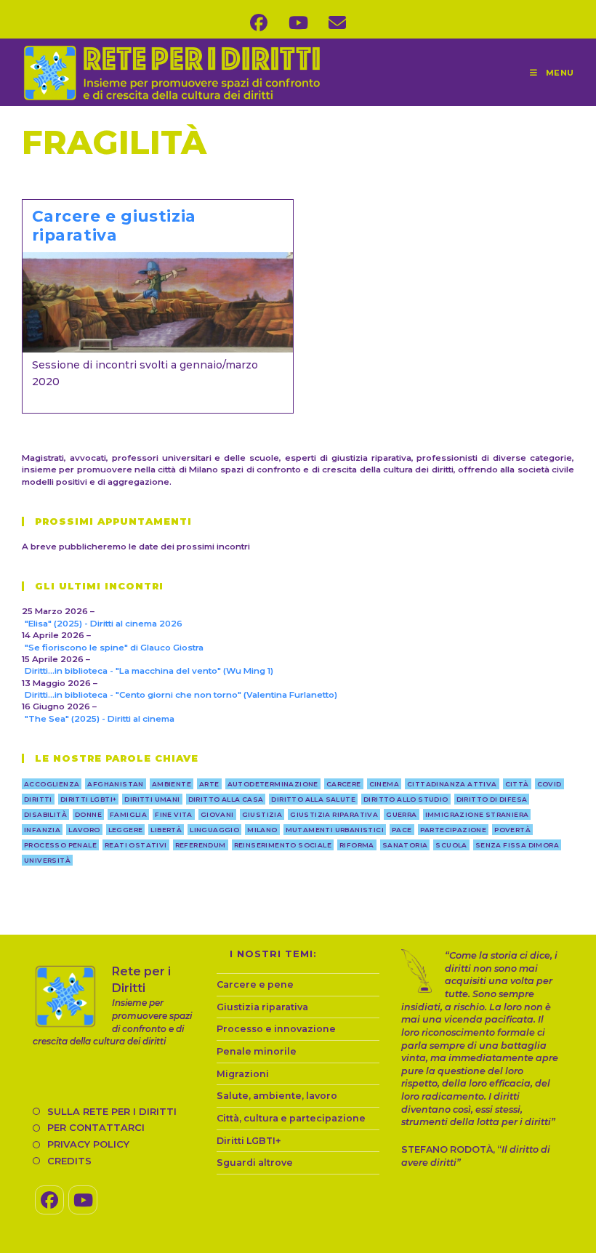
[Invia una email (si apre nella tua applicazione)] (337, 23)
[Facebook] (49, 1199)
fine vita (174, 814)
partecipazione (453, 830)
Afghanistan (115, 784)
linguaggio (214, 830)
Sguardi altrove (255, 1162)
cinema (384, 784)
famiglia (128, 814)
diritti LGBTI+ (88, 799)
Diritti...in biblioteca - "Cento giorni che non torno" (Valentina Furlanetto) (181, 695)
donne (88, 814)
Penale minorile (257, 1051)
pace (402, 830)
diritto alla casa (226, 799)
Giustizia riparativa (262, 1007)
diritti (38, 799)
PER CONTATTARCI (96, 1127)
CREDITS (69, 1161)
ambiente (171, 784)
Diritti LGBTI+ (249, 1140)
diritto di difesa (492, 799)
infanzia (42, 830)
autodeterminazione (272, 784)
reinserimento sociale (282, 845)
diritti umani (152, 799)
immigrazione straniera (477, 814)
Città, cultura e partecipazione (291, 1118)
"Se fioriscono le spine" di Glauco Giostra (114, 647)
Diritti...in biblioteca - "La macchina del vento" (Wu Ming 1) (149, 671)
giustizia (262, 814)
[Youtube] (82, 1199)
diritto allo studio (405, 799)
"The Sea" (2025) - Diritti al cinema (99, 719)
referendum (200, 845)
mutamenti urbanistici (335, 830)
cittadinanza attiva (452, 784)
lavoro (84, 830)
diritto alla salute (313, 799)
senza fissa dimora (517, 845)
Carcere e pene (255, 984)
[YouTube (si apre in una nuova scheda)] (298, 23)
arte (209, 784)
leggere (125, 830)
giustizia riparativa (334, 814)
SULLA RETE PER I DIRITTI (112, 1111)
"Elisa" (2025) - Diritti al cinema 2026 (103, 624)
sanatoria (405, 845)
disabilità (45, 814)
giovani (217, 814)
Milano (262, 830)
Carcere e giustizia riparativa (114, 225)
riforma (356, 845)
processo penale (60, 845)
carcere (343, 784)
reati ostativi (136, 845)
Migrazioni (243, 1073)
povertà (512, 830)
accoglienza (51, 784)
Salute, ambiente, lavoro (277, 1095)
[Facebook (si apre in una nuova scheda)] (258, 23)
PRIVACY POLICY (88, 1144)
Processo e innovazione (276, 1028)
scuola (451, 845)
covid (549, 784)
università (47, 860)
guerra (401, 814)
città (517, 784)
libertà (166, 830)
